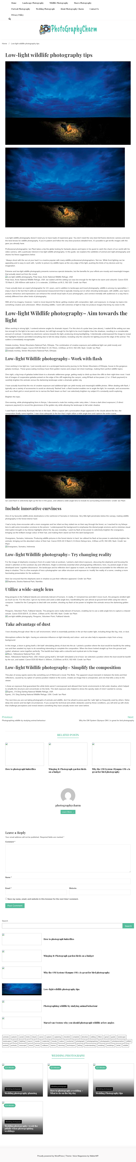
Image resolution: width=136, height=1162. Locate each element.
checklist (67, 1037)
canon (41, 1037)
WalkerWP (94, 1156)
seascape (22, 1045)
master (37, 1041)
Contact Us (94, 9)
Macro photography (83, 3)
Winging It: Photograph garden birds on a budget (67, 770)
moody (54, 1041)
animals (6, 1037)
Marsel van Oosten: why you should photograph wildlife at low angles (79, 1022)
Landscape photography (33, 3)
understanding (90, 1045)
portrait (5, 1045)
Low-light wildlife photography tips (62, 989)
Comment (10, 842)
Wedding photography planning (21, 1093)
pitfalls (129, 1041)
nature (61, 1041)
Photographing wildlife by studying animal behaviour (71, 1006)
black (34, 1037)
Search (5, 921)
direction (85, 1037)
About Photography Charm (72, 9)
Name (8, 877)
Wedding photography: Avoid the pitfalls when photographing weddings (21, 1128)
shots (37, 1045)
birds (28, 1037)
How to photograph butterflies (20, 769)
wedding (101, 1045)
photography (105, 1041)
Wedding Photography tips (109, 1093)
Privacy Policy (17, 15)
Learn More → (68, 812)
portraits (14, 1045)
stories (53, 1045)
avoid (22, 1037)
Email (8, 888)
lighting (22, 1041)
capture (49, 1037)
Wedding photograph (45, 9)
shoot (31, 1045)
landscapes (7, 1041)
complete (76, 1037)
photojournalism (118, 1041)
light (15, 1041)
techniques (71, 1045)
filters (100, 1037)
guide (113, 1037)
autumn (14, 1037)
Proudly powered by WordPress (50, 1156)
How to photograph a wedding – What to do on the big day (66, 1092)
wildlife (125, 1045)
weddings (110, 1045)
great (107, 1037)
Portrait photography (20, 9)
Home (13, 3)
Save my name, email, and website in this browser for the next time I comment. (43, 899)
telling (80, 1045)
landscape (122, 1037)
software (45, 1045)
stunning (61, 1045)
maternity (45, 1041)
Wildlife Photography (59, 3)
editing (93, 1037)
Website (72, 888)
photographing (92, 1041)
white (118, 1045)
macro (30, 1041)
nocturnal (70, 1041)
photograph (80, 1041)
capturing (57, 1037)
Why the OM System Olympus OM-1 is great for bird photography (111, 770)
